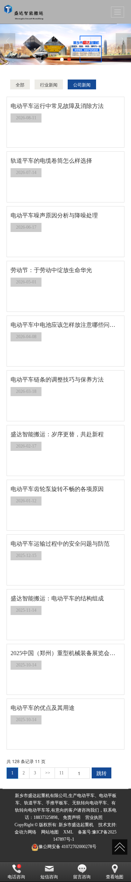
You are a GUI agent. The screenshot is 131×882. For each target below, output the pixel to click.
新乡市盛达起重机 (76, 824)
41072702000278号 (67, 846)
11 (61, 772)
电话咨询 (16, 876)
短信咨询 (49, 876)
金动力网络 (25, 832)
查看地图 (114, 876)
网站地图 (50, 832)
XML (68, 832)
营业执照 (94, 817)
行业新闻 (48, 84)
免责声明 (71, 817)
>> (47, 772)
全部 (20, 84)
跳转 (101, 773)
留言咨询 (82, 876)
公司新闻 (82, 84)
